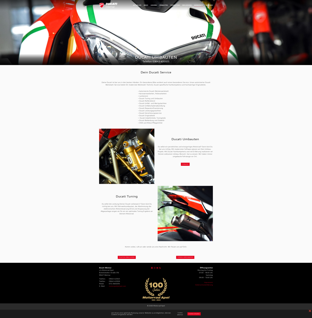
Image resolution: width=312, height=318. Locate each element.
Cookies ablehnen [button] (180, 313)
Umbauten (185, 164)
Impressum (208, 282)
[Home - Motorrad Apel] (108, 5)
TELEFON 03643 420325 (127, 257)
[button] (4, 32)
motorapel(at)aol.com (117, 286)
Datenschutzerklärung (204, 285)
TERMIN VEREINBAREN (185, 257)
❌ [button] (310, 311)
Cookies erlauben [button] (194, 314)
